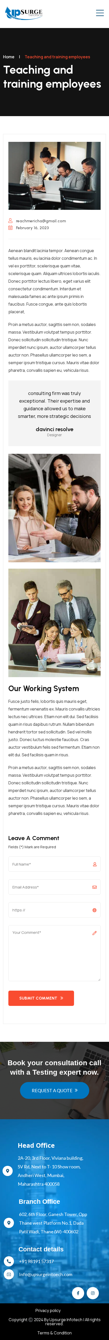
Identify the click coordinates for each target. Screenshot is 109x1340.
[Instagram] (93, 1293)
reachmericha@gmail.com (40, 220)
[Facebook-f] (78, 1293)
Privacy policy (48, 1310)
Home (8, 57)
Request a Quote (52, 1090)
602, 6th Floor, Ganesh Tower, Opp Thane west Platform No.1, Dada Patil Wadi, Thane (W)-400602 (53, 1222)
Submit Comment (38, 998)
